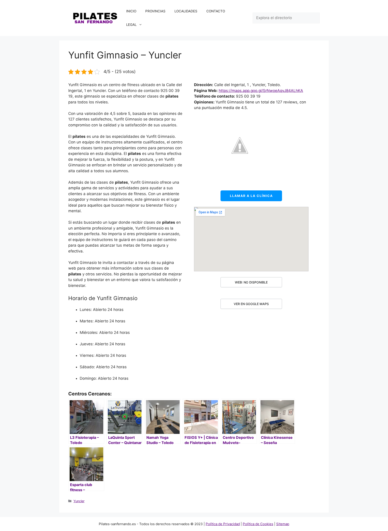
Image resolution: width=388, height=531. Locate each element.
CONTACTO (215, 11)
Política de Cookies (258, 524)
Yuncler (78, 501)
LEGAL (131, 24)
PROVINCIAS (155, 11)
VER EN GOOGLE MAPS (251, 304)
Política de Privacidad (223, 524)
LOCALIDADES (185, 11)
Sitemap (282, 524)
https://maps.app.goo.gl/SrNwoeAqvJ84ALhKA (261, 90)
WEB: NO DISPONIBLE (251, 282)
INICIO (131, 11)
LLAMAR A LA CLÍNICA (251, 196)
